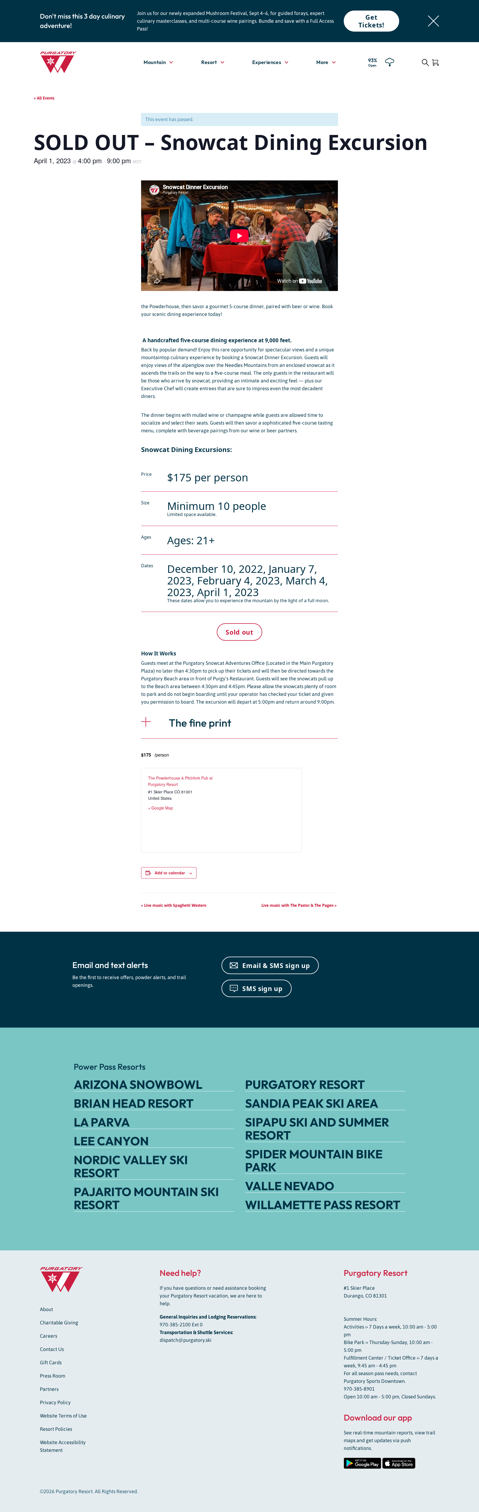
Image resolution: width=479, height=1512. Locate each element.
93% (372, 62)
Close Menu (468, 94)
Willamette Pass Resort (322, 1204)
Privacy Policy (55, 1402)
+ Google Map (160, 808)
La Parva (102, 1122)
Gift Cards (51, 1362)
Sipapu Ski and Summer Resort (317, 1129)
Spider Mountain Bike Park (314, 1160)
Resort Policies (56, 1429)
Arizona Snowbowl (138, 1084)
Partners (49, 1389)
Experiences (266, 62)
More (325, 62)
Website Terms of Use (63, 1416)
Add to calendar (170, 872)
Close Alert (433, 21)
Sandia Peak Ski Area (311, 1103)
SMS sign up (262, 988)
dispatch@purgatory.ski (186, 1340)
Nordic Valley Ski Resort (131, 1166)
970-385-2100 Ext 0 (181, 1324)
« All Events (44, 98)
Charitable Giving (59, 1322)
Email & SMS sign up (276, 965)
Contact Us (52, 1349)
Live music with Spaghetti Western (174, 905)
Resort (209, 62)
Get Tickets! (371, 21)
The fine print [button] (200, 723)
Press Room (52, 1376)
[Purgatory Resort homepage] (72, 62)
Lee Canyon (111, 1140)
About (46, 1309)
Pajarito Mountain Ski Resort (146, 1198)
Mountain (155, 62)
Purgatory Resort (305, 1084)
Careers (48, 1336)
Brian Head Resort (133, 1103)
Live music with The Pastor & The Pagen (299, 905)
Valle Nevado (289, 1185)
